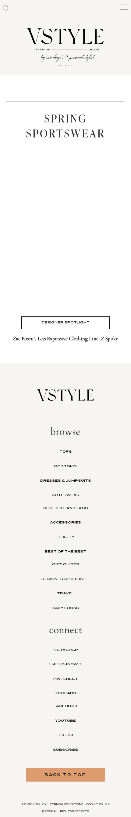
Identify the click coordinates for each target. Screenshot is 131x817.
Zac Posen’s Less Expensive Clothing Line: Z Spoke (65, 338)
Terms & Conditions (66, 804)
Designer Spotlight (65, 322)
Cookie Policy (98, 804)
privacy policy (34, 804)
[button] (6, 8)
